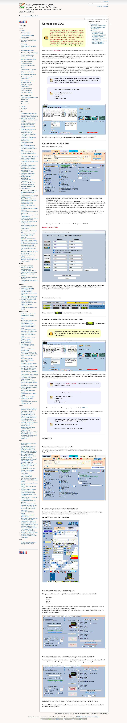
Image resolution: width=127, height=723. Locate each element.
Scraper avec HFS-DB (26, 181)
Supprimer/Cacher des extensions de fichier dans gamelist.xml (27, 360)
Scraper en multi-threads (27, 167)
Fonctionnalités (25, 37)
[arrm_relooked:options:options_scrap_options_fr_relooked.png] (74, 172)
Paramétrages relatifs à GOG (98, 25)
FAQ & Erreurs (24, 101)
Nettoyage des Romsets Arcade (29, 385)
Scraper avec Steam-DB (27, 179)
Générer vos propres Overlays (28, 270)
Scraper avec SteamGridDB (28, 186)
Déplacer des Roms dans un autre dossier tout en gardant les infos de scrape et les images (29, 371)
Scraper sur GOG (94, 24)
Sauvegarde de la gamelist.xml (29, 435)
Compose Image (25, 188)
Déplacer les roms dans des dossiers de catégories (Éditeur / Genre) (29, 382)
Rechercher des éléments (27, 344)
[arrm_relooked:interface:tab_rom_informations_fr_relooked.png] (60, 551)
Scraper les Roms (25, 163)
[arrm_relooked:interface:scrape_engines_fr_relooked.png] (74, 305)
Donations (23, 106)
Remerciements (25, 104)
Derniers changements (102, 6)
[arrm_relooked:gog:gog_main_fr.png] (74, 119)
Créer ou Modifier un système (28, 69)
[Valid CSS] (75, 719)
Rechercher (107, 4)
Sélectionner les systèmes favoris (29, 161)
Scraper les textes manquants (28, 199)
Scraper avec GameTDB (27, 171)
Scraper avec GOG (26, 176)
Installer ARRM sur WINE (27, 50)
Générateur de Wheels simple (28, 468)
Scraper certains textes (27, 203)
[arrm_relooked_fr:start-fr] (25, 21)
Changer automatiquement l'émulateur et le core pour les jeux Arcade (28, 494)
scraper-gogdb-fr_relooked (30, 16)
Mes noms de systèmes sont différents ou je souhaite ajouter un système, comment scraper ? (29, 240)
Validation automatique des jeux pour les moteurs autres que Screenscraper (29, 227)
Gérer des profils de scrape (28, 159)
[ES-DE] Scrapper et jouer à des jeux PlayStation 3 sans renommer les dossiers (29, 460)
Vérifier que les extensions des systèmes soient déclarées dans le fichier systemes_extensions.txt (29, 115)
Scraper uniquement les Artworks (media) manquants (66, 45)
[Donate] (52, 719)
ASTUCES (93, 30)
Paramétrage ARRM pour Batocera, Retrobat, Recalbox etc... (28, 153)
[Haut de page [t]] (110, 24)
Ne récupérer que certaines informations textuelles (99, 35)
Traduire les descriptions (27, 470)
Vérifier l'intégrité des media (28, 446)
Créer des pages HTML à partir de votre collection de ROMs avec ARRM (29, 508)
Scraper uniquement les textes (28, 200)
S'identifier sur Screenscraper (28, 137)
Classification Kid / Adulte (27, 258)
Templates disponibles (26, 286)
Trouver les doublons (26, 341)
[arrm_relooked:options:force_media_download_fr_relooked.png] (74, 631)
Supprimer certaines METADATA (29, 422)
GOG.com (85, 407)
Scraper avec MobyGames (27, 173)
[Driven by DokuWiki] (83, 719)
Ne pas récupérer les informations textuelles (97, 32)
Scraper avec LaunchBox (27, 175)
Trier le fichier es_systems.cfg (28, 478)
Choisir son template (26, 291)
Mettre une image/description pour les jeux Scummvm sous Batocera (28, 248)
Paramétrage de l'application (28, 74)
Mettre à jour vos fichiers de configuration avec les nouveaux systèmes (29, 120)
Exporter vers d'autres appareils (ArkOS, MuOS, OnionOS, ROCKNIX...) (29, 465)
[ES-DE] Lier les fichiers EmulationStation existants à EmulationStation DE (28, 456)
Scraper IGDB (24, 178)
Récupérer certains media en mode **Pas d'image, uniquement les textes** (99, 42)
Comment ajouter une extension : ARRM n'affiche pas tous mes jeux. (29, 355)
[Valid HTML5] (67, 719)
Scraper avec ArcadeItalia (27, 184)
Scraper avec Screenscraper (28, 165)
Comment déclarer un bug (27, 35)
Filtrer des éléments (26, 342)
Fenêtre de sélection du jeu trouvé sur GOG (98, 28)
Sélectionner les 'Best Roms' (28, 396)
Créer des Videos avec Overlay (29, 272)
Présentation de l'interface (27, 72)
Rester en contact (25, 33)
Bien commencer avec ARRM (28, 59)
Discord (25, 108)
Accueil (23, 30)
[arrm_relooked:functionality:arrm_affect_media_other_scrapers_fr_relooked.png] (74, 256)
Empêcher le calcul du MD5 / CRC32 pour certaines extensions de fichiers (28, 131)
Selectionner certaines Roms (28, 352)
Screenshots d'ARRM (26, 92)
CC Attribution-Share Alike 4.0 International (88, 717)
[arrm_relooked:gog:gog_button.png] (58, 313)
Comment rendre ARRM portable (29, 53)
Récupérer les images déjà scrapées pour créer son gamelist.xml (28, 235)
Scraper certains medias (27, 202)
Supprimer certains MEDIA (27, 534)
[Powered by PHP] (59, 719)
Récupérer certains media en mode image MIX (99, 38)
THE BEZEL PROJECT (27, 266)
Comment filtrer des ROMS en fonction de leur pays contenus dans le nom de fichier (29, 331)
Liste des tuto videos (26, 95)
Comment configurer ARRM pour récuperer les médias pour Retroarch (29, 192)
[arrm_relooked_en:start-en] (21, 21)
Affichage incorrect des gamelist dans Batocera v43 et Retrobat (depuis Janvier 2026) (29, 409)
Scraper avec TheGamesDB (28, 183)
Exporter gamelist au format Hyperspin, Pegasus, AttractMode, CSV (28, 429)
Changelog (24, 44)
